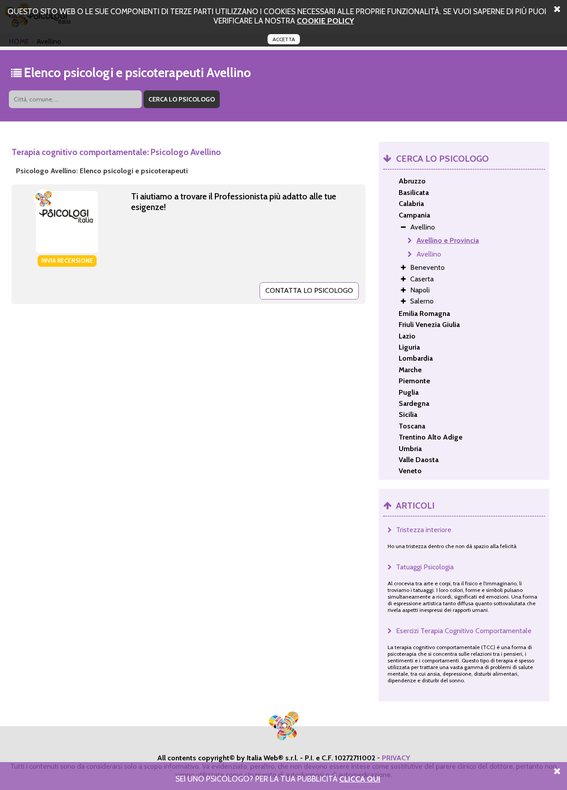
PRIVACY (396, 758)
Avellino (428, 254)
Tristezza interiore (423, 529)
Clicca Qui (360, 778)
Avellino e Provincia (447, 240)
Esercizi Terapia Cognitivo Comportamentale (464, 631)
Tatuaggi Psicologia (425, 567)
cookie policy (325, 20)
